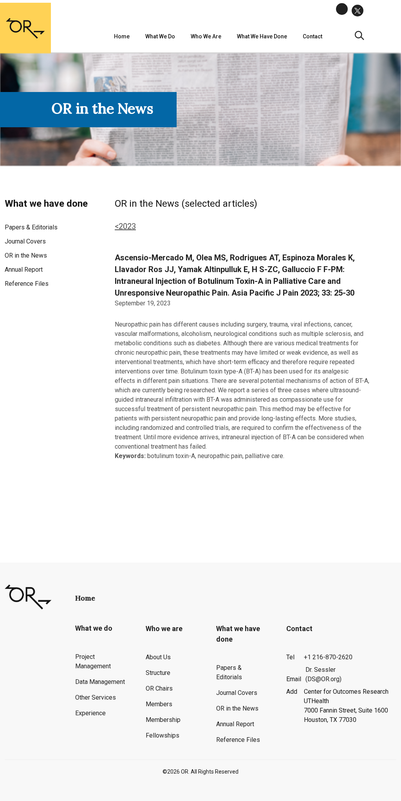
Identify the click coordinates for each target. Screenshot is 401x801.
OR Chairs (159, 688)
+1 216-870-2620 (328, 657)
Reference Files (27, 283)
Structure (158, 673)
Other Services (95, 697)
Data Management (100, 682)
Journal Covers (25, 241)
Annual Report (24, 269)
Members (159, 704)
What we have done (262, 36)
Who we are (206, 36)
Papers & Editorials (31, 227)
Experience (90, 713)
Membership (163, 719)
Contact (299, 628)
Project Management (93, 661)
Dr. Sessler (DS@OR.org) (323, 674)
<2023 (125, 226)
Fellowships (162, 735)
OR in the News (26, 255)
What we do (160, 36)
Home (122, 36)
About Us (158, 657)
